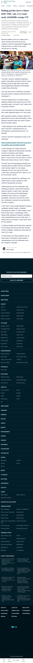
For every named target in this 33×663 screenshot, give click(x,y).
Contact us (14, 607)
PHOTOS (3, 419)
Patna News (4, 343)
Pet (2, 401)
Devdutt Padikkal (5, 313)
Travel (17, 399)
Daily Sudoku (4, 494)
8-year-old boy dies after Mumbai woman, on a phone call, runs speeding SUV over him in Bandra (8, 561)
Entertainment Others (22, 362)
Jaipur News (19, 334)
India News (22, 6)
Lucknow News (20, 337)
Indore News (4, 334)
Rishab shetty (20, 518)
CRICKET (3, 304)
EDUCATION (4, 374)
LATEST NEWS (5, 291)
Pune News (19, 343)
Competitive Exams (6, 380)
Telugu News (4, 547)
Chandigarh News (5, 329)
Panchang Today (5, 528)
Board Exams (19, 377)
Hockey (3, 463)
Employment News (21, 380)
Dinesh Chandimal (5, 318)
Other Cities (19, 346)
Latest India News (7, 556)
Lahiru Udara (19, 318)
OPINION (3, 440)
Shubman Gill (19, 310)
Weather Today (15, 610)
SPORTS (3, 457)
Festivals (18, 393)
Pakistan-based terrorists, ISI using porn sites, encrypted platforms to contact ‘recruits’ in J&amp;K (23, 580)
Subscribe (28, 2)
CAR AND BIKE (5, 449)
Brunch (18, 390)
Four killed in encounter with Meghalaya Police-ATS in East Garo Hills (8, 569)
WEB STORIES (5, 406)
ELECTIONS (4, 479)
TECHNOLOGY (5, 453)
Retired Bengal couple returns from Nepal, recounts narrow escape (23, 560)
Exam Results (4, 383)
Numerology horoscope (22, 525)
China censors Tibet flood (7, 512)
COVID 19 (3, 487)
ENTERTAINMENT (6, 350)
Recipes (18, 396)
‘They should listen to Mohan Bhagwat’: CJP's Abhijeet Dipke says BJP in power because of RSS (23, 570)
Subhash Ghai (4, 515)
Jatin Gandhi (6, 35)
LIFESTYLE (4, 387)
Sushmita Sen (20, 512)
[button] (2, 2)
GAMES (3, 492)
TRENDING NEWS (6, 506)
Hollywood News (20, 353)
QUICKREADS (4, 483)
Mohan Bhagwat (5, 509)
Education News (20, 383)
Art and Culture (5, 390)
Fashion (3, 393)
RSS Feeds (14, 616)
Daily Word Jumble (6, 497)
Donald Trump (4, 518)
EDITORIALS (4, 444)
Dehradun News (20, 329)
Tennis (18, 463)
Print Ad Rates (15, 613)
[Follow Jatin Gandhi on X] (12, 35)
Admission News (5, 377)
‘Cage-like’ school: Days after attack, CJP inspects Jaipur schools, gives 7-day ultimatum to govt (23, 598)
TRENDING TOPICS (6, 532)
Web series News (5, 362)
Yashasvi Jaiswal (5, 316)
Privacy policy (4, 610)
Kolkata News (4, 337)
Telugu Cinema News (6, 359)
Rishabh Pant (19, 316)
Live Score (3, 310)
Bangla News (19, 544)
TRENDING (4, 410)
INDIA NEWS (4, 300)
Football (18, 460)
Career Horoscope (21, 521)
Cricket (15, 6)
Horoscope (4, 369)
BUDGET (3, 427)
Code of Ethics (26, 613)
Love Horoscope (5, 525)
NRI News (3, 550)
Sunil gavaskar (20, 515)
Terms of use (25, 607)
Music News (4, 356)
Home (3, 6)
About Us (3, 607)
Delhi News (4, 332)
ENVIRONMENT (5, 431)
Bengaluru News (5, 326)
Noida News (19, 340)
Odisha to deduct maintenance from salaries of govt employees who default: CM (8, 598)
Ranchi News (4, 346)
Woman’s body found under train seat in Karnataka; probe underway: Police (7, 588)
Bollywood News (5, 353)
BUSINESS (3, 414)
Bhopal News (19, 326)
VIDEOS (3, 423)
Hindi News (19, 547)
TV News (18, 359)
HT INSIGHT (4, 474)
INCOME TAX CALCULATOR (8, 502)
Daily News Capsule (7, 276)
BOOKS (3, 470)
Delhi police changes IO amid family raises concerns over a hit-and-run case (8, 579)
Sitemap (3, 616)
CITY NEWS (4, 323)
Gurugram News (20, 332)
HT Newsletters (26, 610)
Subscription (4, 613)
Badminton (4, 460)
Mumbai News (4, 340)
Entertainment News (6, 544)
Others (2, 466)
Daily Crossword (20, 494)
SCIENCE (3, 436)
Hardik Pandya (20, 313)
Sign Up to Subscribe (16, 280)
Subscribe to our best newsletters (16, 272)
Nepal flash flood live (21, 528)
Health (2, 396)
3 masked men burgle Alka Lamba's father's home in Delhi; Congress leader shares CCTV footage (23, 589)
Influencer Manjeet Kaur (22, 509)
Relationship (4, 399)
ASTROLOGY (4, 367)
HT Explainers (20, 550)
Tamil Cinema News (21, 356)
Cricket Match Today (21, 307)
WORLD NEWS (5, 295)
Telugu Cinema (20, 541)
